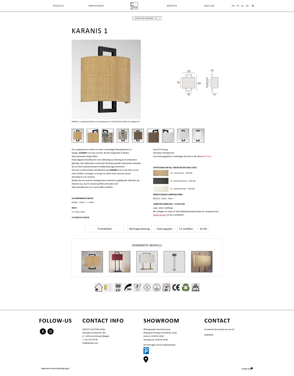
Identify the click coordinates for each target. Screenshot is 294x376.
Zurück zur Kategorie (144, 18)
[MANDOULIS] (147, 261)
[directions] (145, 361)
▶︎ (139, 79)
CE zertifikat (186, 229)
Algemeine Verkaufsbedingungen (55, 368)
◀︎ (76, 79)
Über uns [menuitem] (209, 5)
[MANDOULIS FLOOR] (201, 261)
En (233, 5)
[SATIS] (119, 261)
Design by (248, 368)
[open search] (253, 6)
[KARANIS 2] (92, 261)
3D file (203, 229)
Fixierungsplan (164, 229)
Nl (242, 5)
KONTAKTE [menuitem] (172, 5)
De (247, 5)
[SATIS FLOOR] (174, 261)
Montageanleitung (139, 229)
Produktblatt (104, 229)
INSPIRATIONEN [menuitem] (96, 5)
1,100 (195, 290)
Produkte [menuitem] (58, 5)
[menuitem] (134, 6)
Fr (238, 5)
